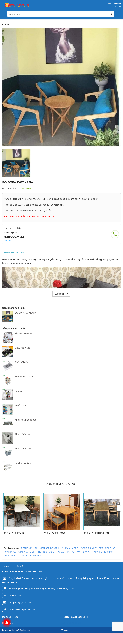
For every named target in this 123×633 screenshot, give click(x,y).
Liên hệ (7, 240)
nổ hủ (78, 622)
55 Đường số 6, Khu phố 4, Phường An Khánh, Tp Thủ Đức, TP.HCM (42, 588)
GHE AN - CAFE (70, 548)
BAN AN (87, 551)
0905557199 (114, 3)
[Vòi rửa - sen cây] (8, 337)
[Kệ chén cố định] (8, 466)
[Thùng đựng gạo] (8, 438)
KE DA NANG (36, 555)
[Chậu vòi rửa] (8, 366)
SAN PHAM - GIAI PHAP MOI (19, 551)
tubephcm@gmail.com (20, 602)
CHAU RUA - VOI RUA (69, 551)
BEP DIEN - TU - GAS (16, 555)
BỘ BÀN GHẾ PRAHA (13, 533)
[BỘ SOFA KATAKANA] (8, 316)
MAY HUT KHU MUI (103, 551)
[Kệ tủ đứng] (8, 409)
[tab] (13, 252)
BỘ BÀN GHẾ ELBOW (54, 533)
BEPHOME (26, 548)
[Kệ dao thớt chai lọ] (8, 380)
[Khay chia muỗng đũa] (8, 423)
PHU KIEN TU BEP (46, 551)
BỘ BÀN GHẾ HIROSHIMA (96, 533)
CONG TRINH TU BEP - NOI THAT (98, 548)
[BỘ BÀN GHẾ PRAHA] (21, 511)
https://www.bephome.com (22, 609)
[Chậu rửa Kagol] (8, 351)
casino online (68, 622)
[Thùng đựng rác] (8, 452)
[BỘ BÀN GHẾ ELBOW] (62, 511)
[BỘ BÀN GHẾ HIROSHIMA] (101, 511)
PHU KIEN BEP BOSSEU (47, 548)
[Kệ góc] (8, 394)
